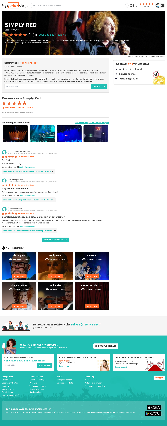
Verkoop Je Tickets (65, 383)
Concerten (6, 379)
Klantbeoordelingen (38, 379)
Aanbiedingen (7, 392)
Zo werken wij (121, 367)
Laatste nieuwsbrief (10, 395)
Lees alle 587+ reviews (52, 34)
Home (7, 30)
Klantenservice (91, 379)
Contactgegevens (36, 389)
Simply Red (15, 30)
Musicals (5, 386)
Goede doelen (35, 392)
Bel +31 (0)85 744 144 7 (86, 324)
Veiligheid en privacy (93, 383)
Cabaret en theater (10, 383)
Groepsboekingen (64, 379)
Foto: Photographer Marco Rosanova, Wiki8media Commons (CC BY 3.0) (146, 56)
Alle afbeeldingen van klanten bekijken (92, 122)
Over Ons (33, 383)
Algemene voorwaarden (95, 386)
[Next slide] (103, 134)
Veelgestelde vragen (37, 386)
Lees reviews (65, 366)
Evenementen (8, 389)
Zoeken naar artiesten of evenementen (46, 5)
